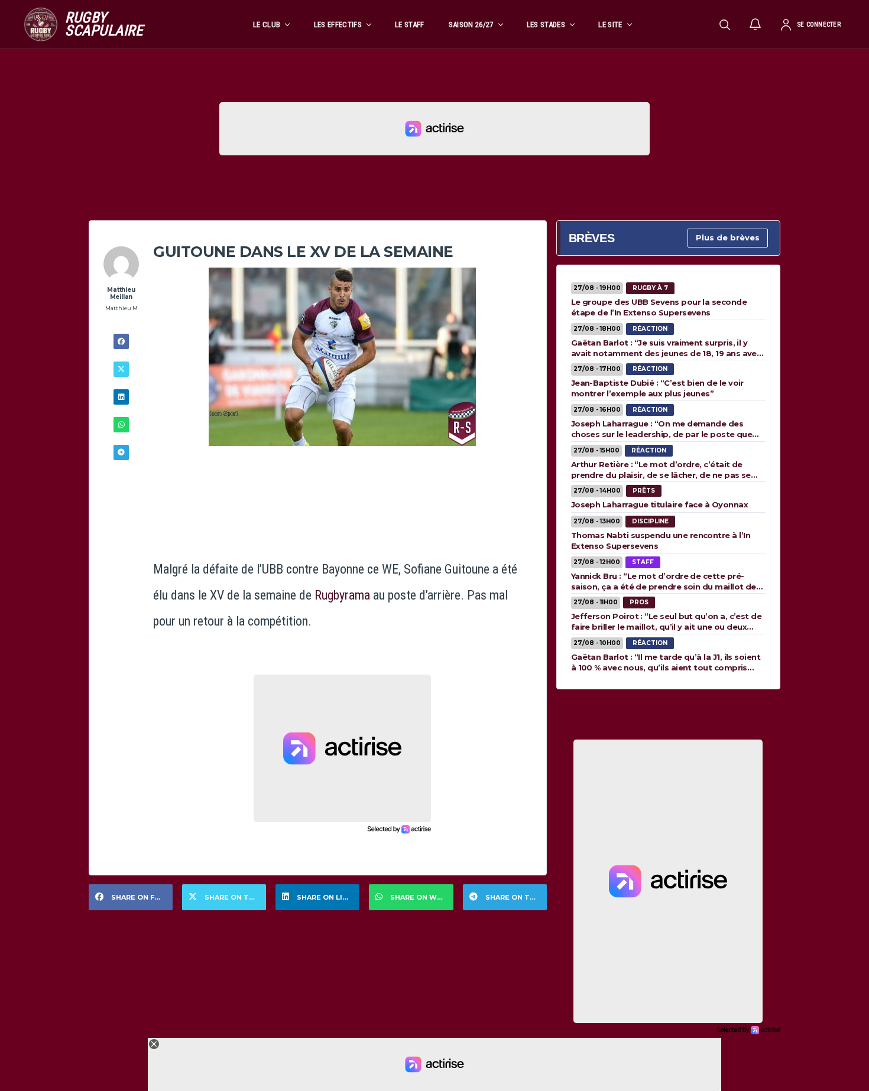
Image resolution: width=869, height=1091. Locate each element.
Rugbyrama (342, 595)
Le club (266, 24)
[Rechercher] (725, 24)
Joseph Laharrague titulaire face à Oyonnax (659, 504)
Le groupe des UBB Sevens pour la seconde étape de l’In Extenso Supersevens (659, 307)
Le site (610, 24)
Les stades (546, 24)
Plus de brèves (728, 237)
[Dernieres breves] (755, 24)
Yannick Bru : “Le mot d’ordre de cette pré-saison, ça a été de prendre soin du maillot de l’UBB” (663, 581)
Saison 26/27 (471, 24)
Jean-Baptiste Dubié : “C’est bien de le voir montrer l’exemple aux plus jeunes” (657, 388)
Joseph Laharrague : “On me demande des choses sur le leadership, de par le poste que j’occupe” (662, 429)
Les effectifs (338, 24)
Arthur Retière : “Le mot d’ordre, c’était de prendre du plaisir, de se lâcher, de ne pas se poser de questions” (661, 470)
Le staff (409, 24)
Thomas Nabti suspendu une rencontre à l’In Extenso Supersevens (660, 540)
